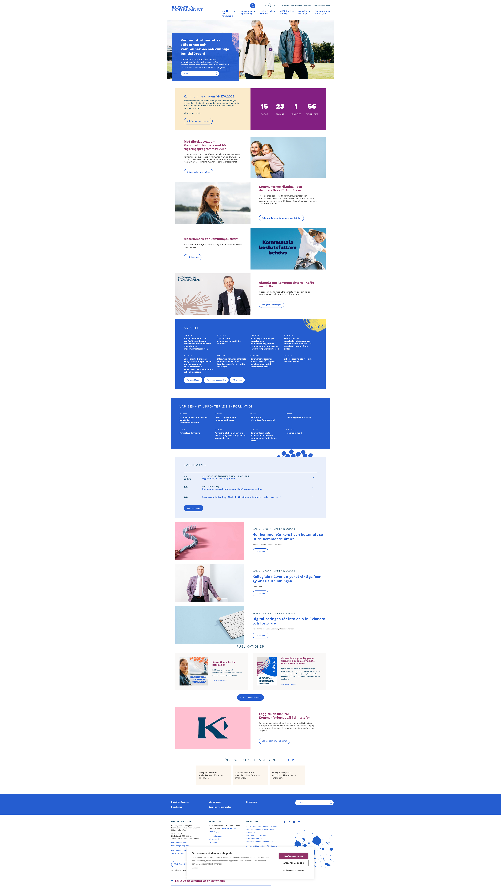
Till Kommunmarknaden (200, 122)
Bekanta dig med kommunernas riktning (281, 218)
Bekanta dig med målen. (198, 172)
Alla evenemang (193, 508)
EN (274, 6)
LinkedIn (293, 760)
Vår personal (215, 802)
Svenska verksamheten (220, 807)
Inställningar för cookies (293, 870)
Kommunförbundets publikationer (260, 829)
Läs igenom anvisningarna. (274, 741)
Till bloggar (237, 380)
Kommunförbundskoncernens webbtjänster (200, 881)
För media (213, 842)
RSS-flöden (251, 832)
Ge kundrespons (215, 836)
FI (262, 6)
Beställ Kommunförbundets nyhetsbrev (262, 826)
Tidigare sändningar (271, 305)
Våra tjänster (296, 6)
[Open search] (252, 5)
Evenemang (251, 802)
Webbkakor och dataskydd (257, 835)
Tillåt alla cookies (293, 856)
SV (268, 6)
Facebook (288, 759)
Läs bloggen (260, 551)
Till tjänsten (193, 257)
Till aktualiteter (193, 380)
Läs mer (195, 868)
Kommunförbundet (322, 6)
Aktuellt (285, 6)
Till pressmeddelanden (216, 380)
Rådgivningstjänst (180, 802)
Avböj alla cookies (294, 863)
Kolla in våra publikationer (250, 697)
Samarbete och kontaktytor (322, 12)
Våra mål (307, 6)
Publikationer (177, 807)
